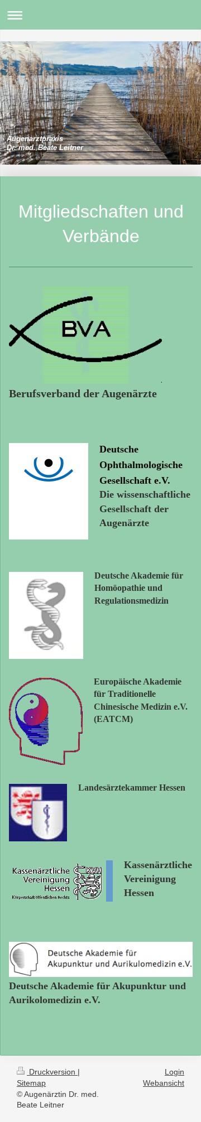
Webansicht (163, 1082)
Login (174, 1071)
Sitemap (31, 1082)
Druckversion (52, 1071)
